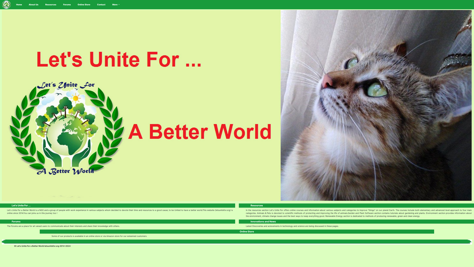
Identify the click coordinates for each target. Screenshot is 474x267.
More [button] (115, 4)
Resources (50, 4)
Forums (67, 4)
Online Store (84, 4)
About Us (33, 4)
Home (19, 4)
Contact (101, 4)
